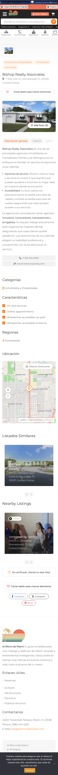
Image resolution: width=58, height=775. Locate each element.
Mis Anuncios (12, 693)
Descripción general (16, 140)
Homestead (10, 67)
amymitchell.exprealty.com (30, 263)
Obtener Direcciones (39, 366)
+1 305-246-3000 (30, 258)
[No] (54, 763)
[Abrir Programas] (28, 27)
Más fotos (39, 125)
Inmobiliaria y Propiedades (18, 62)
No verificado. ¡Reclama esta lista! (30, 572)
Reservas (10, 680)
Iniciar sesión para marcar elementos (31, 586)
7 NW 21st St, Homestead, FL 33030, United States (25, 80)
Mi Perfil (9, 687)
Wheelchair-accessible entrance (27, 323)
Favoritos (10, 698)
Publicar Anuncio (15, 703)
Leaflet (23, 420)
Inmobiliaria (42, 62)
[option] (29, 467)
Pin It (30, 603)
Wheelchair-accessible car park (26, 317)
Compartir (19, 596)
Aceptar (30, 770)
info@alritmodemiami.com (27, 728)
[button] (8, 390)
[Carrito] (53, 13)
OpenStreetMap (35, 420)
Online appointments (20, 311)
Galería (37, 140)
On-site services (17, 305)
